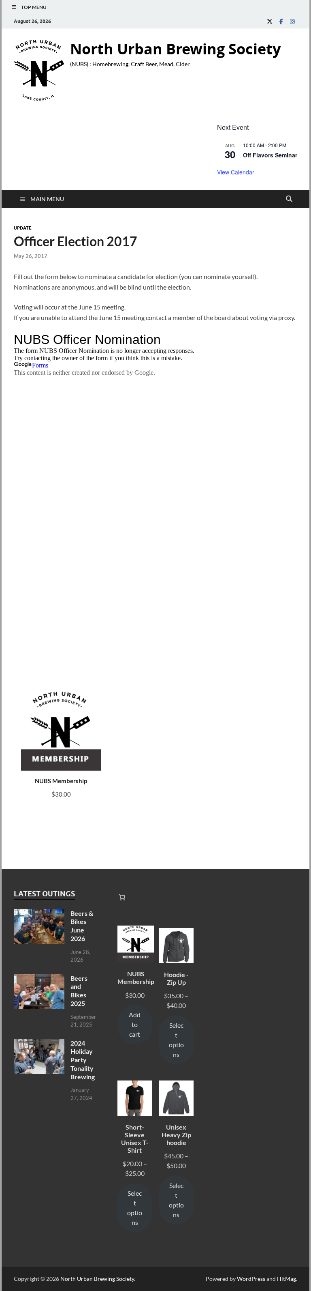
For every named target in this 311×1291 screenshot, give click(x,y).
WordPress (251, 1278)
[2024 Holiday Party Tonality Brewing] (39, 1044)
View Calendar (235, 172)
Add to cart (135, 1024)
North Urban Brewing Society (175, 49)
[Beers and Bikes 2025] (39, 979)
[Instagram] (292, 21)
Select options (176, 1039)
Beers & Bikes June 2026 (81, 925)
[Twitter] (270, 21)
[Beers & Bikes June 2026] (39, 914)
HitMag (286, 1278)
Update (23, 228)
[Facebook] (281, 21)
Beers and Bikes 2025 (78, 990)
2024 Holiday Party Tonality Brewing (82, 1059)
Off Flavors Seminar (270, 155)
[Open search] (289, 199)
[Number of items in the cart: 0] (122, 897)
